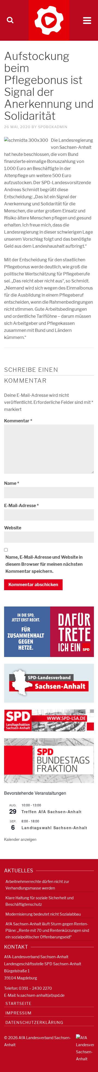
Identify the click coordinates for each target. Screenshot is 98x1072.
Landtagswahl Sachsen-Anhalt (54, 827)
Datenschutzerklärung (34, 1022)
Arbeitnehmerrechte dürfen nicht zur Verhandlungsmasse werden (37, 884)
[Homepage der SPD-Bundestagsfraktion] (49, 760)
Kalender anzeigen (20, 839)
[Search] (10, 20)
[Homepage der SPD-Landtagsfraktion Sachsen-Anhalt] (49, 720)
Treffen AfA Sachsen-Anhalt (52, 811)
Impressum (18, 1013)
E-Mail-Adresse (21, 505)
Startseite (18, 1003)
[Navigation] (87, 20)
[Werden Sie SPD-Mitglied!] (49, 631)
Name (11, 483)
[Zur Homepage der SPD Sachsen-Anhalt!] (49, 683)
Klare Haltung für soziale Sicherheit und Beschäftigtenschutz (39, 901)
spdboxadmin (53, 127)
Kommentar (18, 420)
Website (12, 527)
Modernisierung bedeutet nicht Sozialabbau (43, 914)
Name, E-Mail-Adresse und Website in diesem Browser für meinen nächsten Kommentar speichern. (44, 564)
